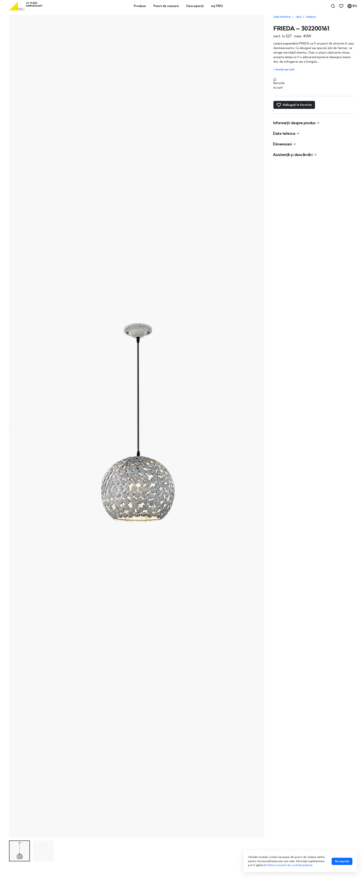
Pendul (311, 17)
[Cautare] (333, 6)
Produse (140, 6)
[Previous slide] (12, 426)
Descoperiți (195, 6)
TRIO (298, 17)
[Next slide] (261, 426)
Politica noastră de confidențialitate (290, 865)
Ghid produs (282, 17)
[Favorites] (341, 6)
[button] (19, 851)
